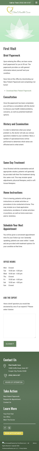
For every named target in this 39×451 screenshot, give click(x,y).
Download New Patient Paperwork (18, 91)
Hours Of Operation (13, 382)
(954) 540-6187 (20, 3)
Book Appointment (13, 433)
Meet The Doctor (9, 420)
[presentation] (6, 443)
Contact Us (7, 402)
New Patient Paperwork (11, 396)
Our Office (6, 417)
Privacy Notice (23, 448)
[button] (36, 2)
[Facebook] (5, 427)
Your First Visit (8, 414)
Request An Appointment (12, 399)
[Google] (9, 427)
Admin (35, 443)
